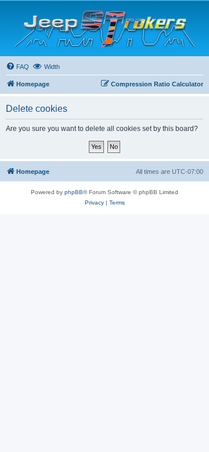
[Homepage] (105, 28)
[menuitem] (17, 67)
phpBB (73, 192)
